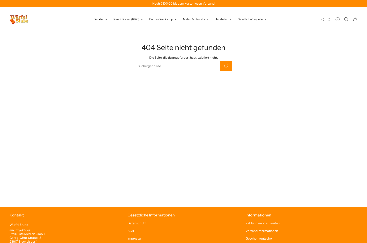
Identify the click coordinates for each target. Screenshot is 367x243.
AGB (130, 231)
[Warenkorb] (355, 19)
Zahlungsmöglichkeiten (263, 223)
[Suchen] (226, 66)
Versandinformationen (262, 231)
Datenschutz (136, 223)
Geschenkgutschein (260, 238)
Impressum (135, 238)
